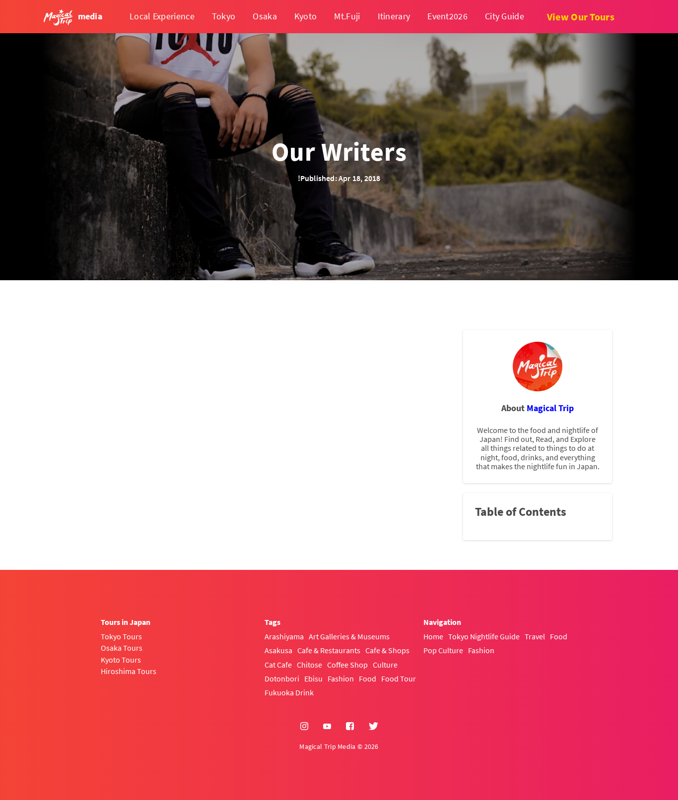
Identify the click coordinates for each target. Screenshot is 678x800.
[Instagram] (304, 726)
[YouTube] (327, 726)
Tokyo (224, 16)
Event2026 (447, 16)
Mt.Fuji (347, 16)
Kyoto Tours (121, 659)
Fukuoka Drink (289, 692)
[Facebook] (350, 726)
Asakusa (278, 650)
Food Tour (398, 678)
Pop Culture (443, 650)
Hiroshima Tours (128, 671)
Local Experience (162, 16)
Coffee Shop (347, 664)
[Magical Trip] (537, 366)
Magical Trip (550, 408)
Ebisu (313, 678)
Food (367, 678)
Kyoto (305, 16)
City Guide (504, 16)
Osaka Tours (121, 647)
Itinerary (394, 16)
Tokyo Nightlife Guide (484, 636)
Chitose (309, 664)
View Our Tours (580, 16)
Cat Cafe (278, 664)
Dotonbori (282, 678)
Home (433, 636)
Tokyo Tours (121, 636)
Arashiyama (284, 636)
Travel (535, 636)
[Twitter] (373, 726)
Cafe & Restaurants (328, 650)
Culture (385, 664)
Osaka (265, 16)
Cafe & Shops (387, 650)
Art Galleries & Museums (349, 636)
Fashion (341, 678)
